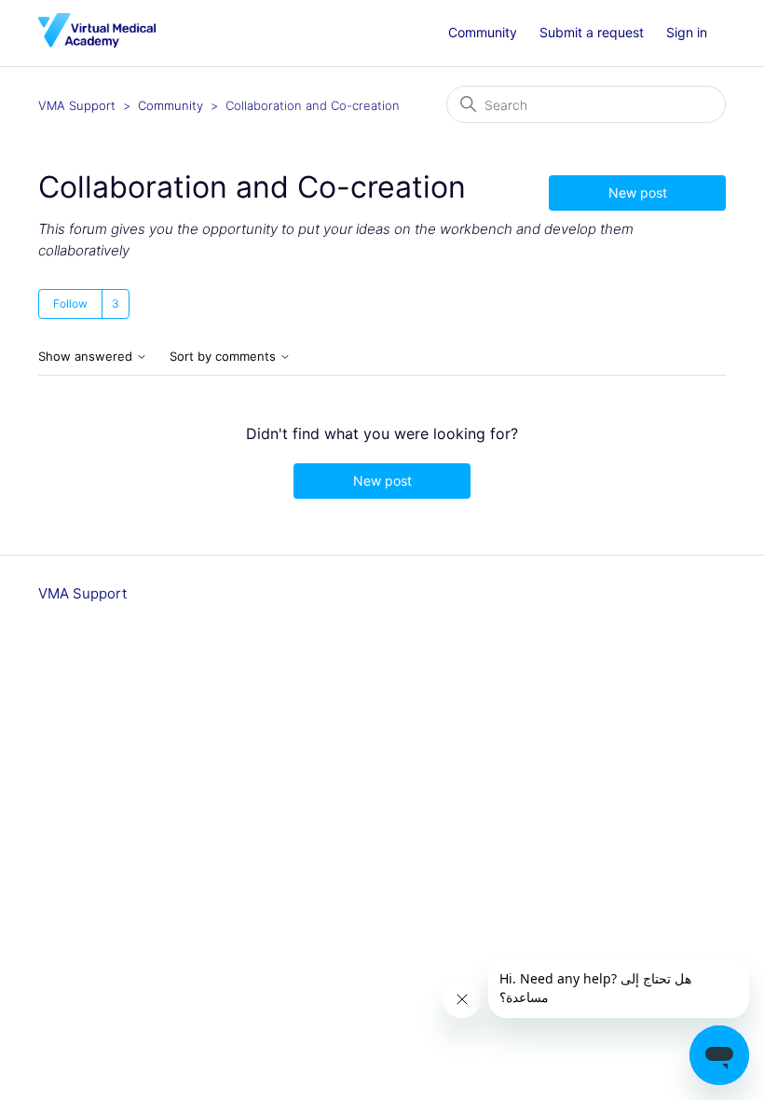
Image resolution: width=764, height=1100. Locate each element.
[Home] (97, 42)
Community (482, 32)
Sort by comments (225, 357)
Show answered (87, 357)
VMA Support (77, 105)
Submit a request (591, 32)
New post (637, 192)
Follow (70, 303)
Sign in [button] (686, 32)
